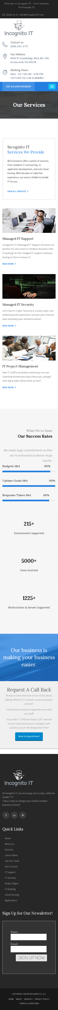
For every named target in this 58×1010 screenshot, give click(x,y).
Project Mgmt (12, 883)
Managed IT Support (18, 239)
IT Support (10, 872)
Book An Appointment (29, 736)
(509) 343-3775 (19, 46)
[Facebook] (6, 815)
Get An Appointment (18, 86)
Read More (8, 263)
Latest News (11, 855)
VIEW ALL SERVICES (17, 191)
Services (9, 849)
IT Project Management (20, 366)
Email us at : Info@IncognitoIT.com (24, 14)
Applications (11, 900)
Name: (14, 932)
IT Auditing (10, 889)
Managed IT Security (18, 304)
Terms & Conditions (29, 1003)
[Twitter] (22, 815)
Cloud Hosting (12, 894)
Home (8, 838)
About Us (9, 843)
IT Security (10, 877)
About (19, 999)
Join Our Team (12, 860)
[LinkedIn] (14, 815)
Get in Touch (11, 866)
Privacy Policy (42, 999)
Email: (14, 944)
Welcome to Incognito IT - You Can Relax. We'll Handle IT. (26, 5)
